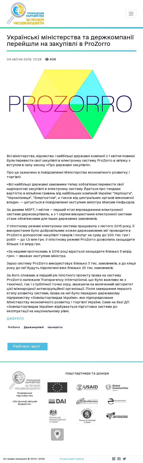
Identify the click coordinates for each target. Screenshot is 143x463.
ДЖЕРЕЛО (15, 318)
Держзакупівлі (34, 327)
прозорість (55, 327)
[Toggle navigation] (131, 13)
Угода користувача (71, 458)
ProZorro (14, 327)
